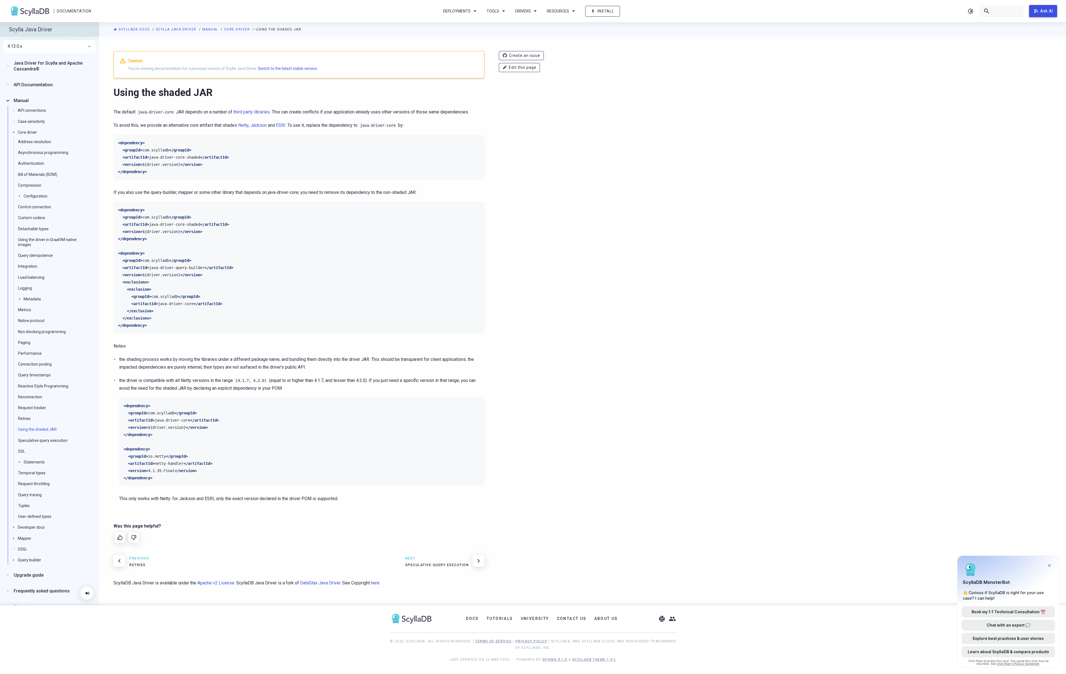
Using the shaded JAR (37, 429)
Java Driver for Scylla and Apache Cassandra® (48, 66)
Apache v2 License (215, 583)
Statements (34, 462)
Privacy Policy (531, 641)
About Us (606, 618)
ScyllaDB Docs (134, 29)
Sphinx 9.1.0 (554, 660)
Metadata (32, 299)
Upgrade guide (29, 575)
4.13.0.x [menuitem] (14, 46)
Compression (29, 185)
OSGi (22, 549)
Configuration (35, 196)
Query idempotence (35, 255)
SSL (21, 451)
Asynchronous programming (43, 152)
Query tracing (30, 495)
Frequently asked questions (42, 591)
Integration (27, 266)
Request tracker (32, 408)
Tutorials (500, 618)
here (375, 583)
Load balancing (31, 277)
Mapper (24, 538)
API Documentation (33, 84)
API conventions (32, 110)
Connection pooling (35, 364)
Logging (25, 288)
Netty (243, 125)
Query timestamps (34, 375)
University (535, 618)
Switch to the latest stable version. (288, 68)
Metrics (24, 310)
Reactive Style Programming (43, 386)
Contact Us (572, 618)
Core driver (237, 29)
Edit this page (522, 67)
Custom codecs (31, 218)
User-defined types (34, 516)
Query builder (29, 560)
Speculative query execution (42, 440)
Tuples (24, 505)
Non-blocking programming (42, 331)
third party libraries (251, 112)
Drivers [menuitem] (523, 11)
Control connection (34, 207)
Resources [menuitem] (558, 11)
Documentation (74, 11)
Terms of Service (493, 641)
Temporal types (32, 473)
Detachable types (33, 228)
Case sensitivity (31, 121)
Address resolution (34, 142)
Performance (30, 353)
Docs (472, 618)
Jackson (258, 125)
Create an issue (524, 55)
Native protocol (31, 320)
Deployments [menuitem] (457, 11)
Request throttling (34, 484)
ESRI (280, 125)
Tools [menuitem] (493, 11)
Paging (24, 342)
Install (605, 11)
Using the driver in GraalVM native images (47, 242)
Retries (24, 418)
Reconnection (30, 397)
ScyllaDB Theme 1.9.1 (594, 660)
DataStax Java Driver (320, 583)
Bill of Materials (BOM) (37, 174)
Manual (211, 29)
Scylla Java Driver (177, 29)
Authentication (31, 163)
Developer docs (31, 527)
